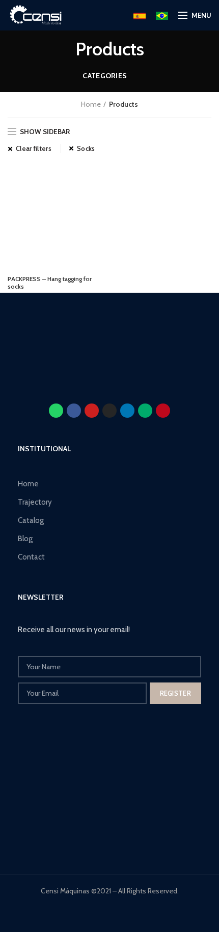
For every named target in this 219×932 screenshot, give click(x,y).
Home (91, 104)
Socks (86, 148)
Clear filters (33, 148)
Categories (105, 75)
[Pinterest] (163, 410)
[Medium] (145, 410)
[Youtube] (92, 410)
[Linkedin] (127, 410)
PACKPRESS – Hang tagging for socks (50, 282)
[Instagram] (109, 410)
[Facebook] (74, 410)
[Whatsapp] (56, 410)
